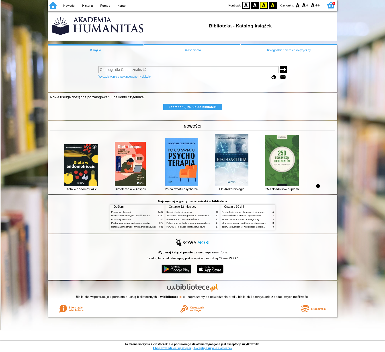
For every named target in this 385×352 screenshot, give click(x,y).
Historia (87, 5)
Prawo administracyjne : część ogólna (130, 215)
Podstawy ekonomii (121, 212)
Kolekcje (145, 76)
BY (272, 5)
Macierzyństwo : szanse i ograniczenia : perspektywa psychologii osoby (258, 215)
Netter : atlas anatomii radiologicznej (240, 219)
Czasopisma (192, 50)
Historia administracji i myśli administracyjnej (133, 227)
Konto (121, 5)
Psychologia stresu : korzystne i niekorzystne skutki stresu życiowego (257, 212)
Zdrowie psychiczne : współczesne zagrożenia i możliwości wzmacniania (258, 227)
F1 (305, 5)
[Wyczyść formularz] (274, 77)
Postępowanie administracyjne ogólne (130, 223)
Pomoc (105, 5)
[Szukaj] (283, 69)
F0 (298, 5)
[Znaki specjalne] (283, 77)
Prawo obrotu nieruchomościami (182, 219)
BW (255, 5)
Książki (95, 50)
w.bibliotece (171, 296)
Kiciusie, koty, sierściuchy (179, 212)
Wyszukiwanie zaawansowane (117, 76)
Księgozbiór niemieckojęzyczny (289, 50)
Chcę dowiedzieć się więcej (172, 348)
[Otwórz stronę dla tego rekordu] (82, 165)
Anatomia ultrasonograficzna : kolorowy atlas (189, 215)
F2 (315, 5)
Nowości (69, 5)
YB (263, 5)
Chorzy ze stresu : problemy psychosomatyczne (246, 223)
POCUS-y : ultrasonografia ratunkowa (185, 227)
